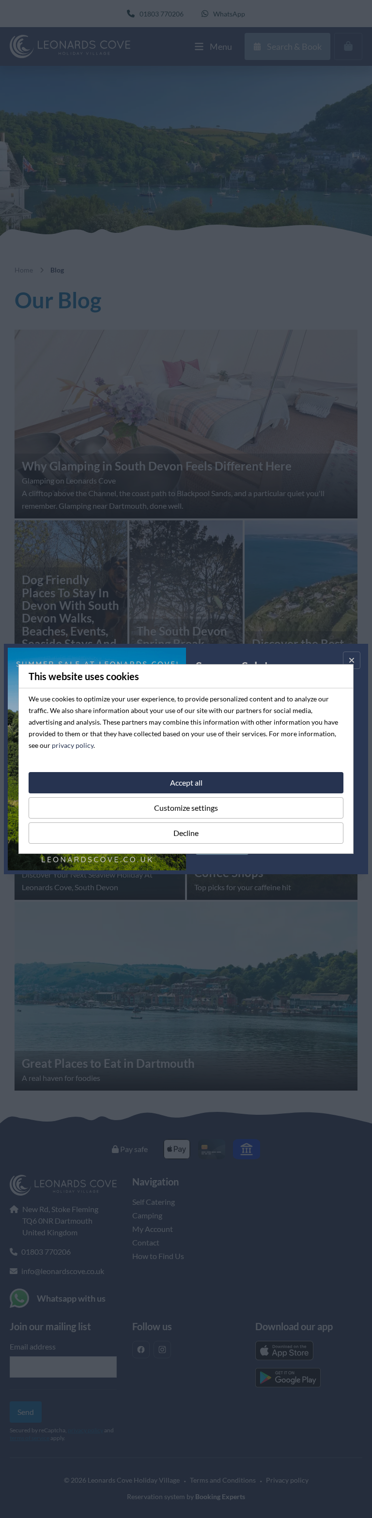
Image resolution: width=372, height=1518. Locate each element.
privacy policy (72, 745)
